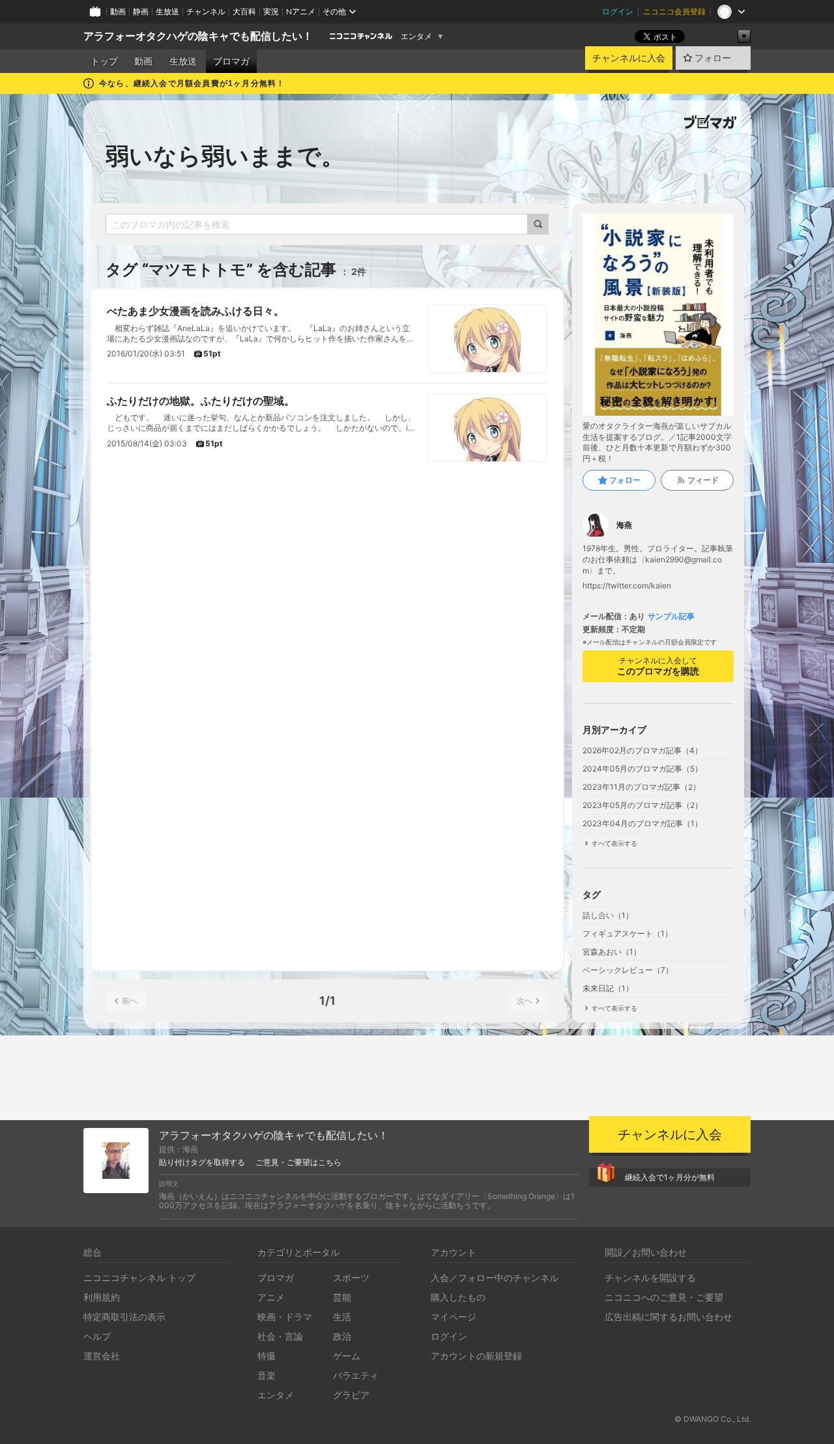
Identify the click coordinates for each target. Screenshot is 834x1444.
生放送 (167, 11)
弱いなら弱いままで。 (225, 155)
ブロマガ (231, 61)
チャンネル (205, 11)
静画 (141, 11)
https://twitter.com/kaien (626, 585)
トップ (104, 61)
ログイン (617, 11)
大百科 (244, 11)
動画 (118, 11)
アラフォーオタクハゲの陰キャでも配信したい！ (198, 36)
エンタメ (416, 36)
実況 (271, 11)
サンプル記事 (671, 616)
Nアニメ (300, 11)
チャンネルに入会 (628, 58)
